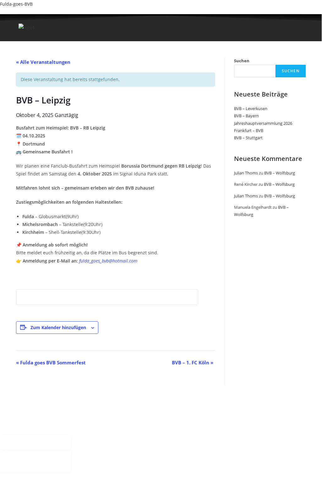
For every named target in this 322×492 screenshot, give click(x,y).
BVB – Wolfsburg (279, 173)
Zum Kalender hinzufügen (58, 327)
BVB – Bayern (246, 116)
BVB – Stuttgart (248, 138)
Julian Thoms (246, 173)
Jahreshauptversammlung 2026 (263, 123)
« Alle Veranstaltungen (43, 62)
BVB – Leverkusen (250, 108)
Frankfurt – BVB (248, 130)
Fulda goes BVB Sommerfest (51, 362)
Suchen (241, 61)
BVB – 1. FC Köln (192, 362)
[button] (107, 35)
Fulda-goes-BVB (16, 4)
